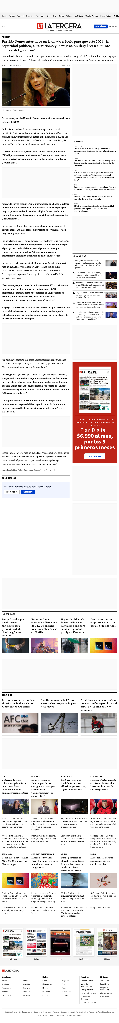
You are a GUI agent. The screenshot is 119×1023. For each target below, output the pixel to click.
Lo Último (79, 16)
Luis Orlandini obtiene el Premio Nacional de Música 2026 (43, 910)
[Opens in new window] (60, 956)
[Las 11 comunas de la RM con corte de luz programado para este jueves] (59, 723)
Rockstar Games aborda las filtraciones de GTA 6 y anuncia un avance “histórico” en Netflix (44, 626)
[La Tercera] (12, 957)
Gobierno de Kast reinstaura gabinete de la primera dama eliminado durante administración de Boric (95, 151)
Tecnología (40, 16)
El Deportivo (51, 16)
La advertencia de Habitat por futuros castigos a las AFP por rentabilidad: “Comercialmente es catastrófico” (43, 788)
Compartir (7, 110)
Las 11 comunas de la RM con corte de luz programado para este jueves (58, 703)
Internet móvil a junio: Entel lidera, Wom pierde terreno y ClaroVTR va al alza (43, 838)
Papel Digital (105, 16)
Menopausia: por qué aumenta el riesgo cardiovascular (101, 861)
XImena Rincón (39, 470)
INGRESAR (113, 26)
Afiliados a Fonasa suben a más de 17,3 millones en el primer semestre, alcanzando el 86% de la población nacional (44, 824)
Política (12, 16)
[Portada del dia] (95, 412)
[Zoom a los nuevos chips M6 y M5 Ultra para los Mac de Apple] (103, 645)
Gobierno (50, 470)
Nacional (20, 16)
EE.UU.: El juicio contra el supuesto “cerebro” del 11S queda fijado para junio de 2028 (72, 897)
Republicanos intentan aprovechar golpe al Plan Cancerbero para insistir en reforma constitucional (90, 284)
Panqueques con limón (100, 907)
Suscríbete (28, 492)
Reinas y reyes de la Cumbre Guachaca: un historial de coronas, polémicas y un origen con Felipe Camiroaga (43, 897)
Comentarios (19, 110)
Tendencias (66, 776)
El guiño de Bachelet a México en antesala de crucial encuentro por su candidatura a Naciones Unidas (90, 304)
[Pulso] (36, 956)
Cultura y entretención (42, 854)
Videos (69, 16)
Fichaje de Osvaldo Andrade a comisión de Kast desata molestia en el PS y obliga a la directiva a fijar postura (89, 264)
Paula (93, 854)
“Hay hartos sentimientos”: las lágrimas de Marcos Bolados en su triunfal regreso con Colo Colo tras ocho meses (103, 822)
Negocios (29, 16)
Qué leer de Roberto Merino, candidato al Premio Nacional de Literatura (103, 896)
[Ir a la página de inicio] (59, 26)
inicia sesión (12, 492)
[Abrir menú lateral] (4, 26)
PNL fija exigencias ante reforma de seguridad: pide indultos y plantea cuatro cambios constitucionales (94, 208)
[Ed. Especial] (83, 956)
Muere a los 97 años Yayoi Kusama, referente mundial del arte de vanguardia (93, 198)
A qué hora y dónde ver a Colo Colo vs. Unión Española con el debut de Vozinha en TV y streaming (99, 705)
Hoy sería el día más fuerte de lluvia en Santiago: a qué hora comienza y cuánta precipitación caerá (73, 626)
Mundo (61, 16)
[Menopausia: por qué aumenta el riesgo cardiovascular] (103, 880)
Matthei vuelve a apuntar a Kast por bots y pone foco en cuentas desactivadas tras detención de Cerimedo (94, 163)
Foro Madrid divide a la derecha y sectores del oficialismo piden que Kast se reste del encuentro (89, 275)
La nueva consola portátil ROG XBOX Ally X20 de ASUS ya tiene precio (15, 910)
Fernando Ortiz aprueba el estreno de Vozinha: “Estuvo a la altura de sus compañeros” (103, 785)
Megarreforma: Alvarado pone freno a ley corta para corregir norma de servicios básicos (90, 294)
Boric (56, 470)
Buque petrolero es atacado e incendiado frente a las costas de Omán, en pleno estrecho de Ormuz (95, 188)
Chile (4, 776)
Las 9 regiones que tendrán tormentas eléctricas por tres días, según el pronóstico (73, 785)
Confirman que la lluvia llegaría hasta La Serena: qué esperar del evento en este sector (73, 839)
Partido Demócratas (25, 470)
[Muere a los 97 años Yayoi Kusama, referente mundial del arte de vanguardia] (44, 880)
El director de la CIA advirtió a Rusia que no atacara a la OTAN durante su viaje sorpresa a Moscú (74, 911)
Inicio (4, 16)
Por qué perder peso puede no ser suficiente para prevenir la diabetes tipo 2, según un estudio (13, 627)
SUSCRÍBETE (94, 456)
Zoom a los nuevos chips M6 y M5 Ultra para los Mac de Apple (103, 622)
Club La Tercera (91, 16)
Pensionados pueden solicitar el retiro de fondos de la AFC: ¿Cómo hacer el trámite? (19, 703)
